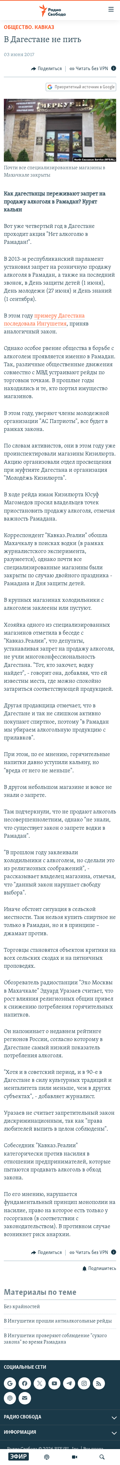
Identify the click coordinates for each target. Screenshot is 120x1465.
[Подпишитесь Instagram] (84, 1383)
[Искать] (102, 1457)
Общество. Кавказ (29, 28)
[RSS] (99, 1383)
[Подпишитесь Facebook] (25, 1383)
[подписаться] (25, 1398)
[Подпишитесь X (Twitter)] (40, 1383)
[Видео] (74, 1457)
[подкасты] (46, 1457)
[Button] (46, 69)
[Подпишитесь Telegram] (69, 1383)
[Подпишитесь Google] (10, 1383)
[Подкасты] (10, 1398)
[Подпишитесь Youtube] (54, 1383)
